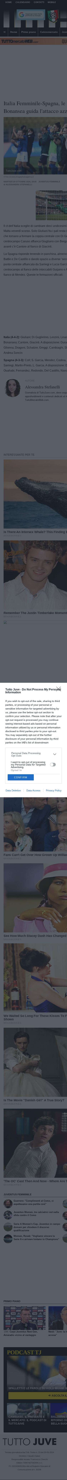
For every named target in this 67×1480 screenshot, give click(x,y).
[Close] (59, 690)
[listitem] (33, 754)
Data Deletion (13, 790)
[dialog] (33, 740)
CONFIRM (20, 777)
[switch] (53, 764)
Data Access (33, 790)
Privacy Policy (53, 790)
